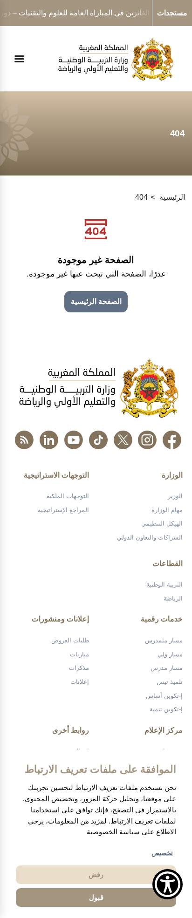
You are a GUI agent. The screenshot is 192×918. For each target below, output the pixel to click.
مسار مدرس (167, 667)
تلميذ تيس (170, 681)
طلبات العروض (70, 640)
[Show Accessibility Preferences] (167, 884)
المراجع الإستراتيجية (63, 509)
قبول (96, 897)
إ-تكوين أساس (164, 695)
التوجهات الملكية (68, 496)
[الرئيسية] (116, 58)
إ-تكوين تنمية (166, 709)
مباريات (79, 654)
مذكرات (79, 667)
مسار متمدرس (164, 640)
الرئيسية (172, 197)
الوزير (175, 496)
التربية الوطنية (164, 584)
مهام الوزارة (167, 509)
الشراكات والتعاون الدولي (150, 537)
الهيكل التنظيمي (162, 523)
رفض (96, 874)
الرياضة (173, 598)
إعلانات (79, 681)
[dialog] (96, 833)
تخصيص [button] (162, 853)
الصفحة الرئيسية (96, 301)
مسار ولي (170, 654)
